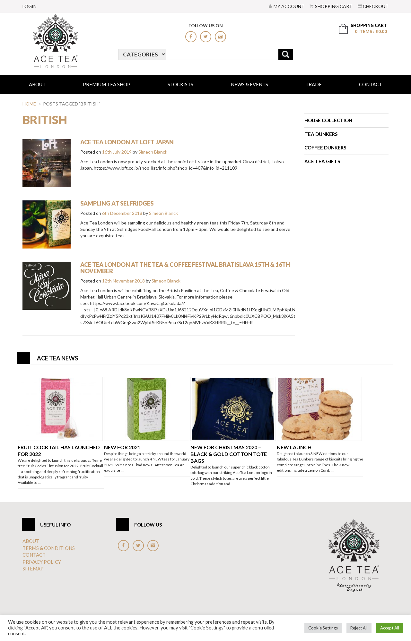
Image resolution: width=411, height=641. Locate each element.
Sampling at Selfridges (116, 203)
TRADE (313, 84)
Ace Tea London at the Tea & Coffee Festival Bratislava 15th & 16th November (185, 267)
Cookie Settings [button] (323, 627)
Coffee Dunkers (325, 147)
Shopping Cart (333, 6)
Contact (370, 84)
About (37, 84)
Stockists (180, 84)
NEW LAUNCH (294, 447)
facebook (191, 36)
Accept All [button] (389, 627)
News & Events (249, 84)
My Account (289, 6)
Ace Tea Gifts (322, 161)
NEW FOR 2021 (122, 447)
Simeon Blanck (152, 152)
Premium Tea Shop (106, 84)
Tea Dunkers (320, 134)
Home (29, 103)
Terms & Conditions (48, 548)
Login (29, 6)
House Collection (328, 120)
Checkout (376, 6)
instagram (220, 36)
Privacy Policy (41, 562)
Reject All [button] (359, 627)
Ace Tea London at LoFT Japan (127, 142)
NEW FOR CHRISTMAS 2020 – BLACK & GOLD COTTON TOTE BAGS (228, 454)
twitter (205, 36)
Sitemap (33, 568)
